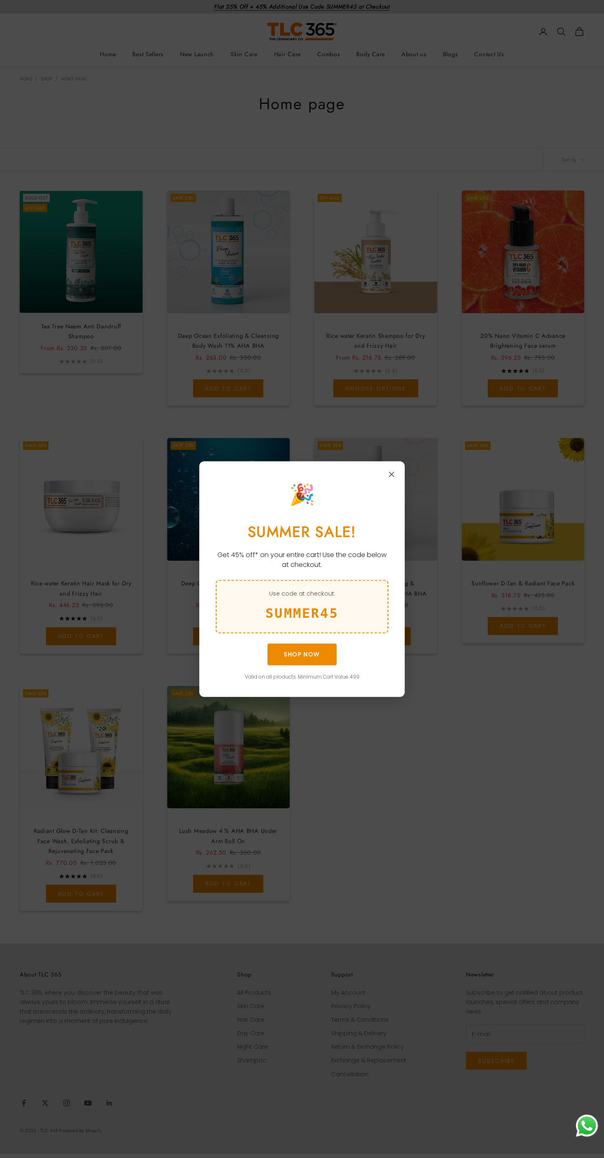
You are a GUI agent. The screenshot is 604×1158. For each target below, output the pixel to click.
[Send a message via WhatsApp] (587, 1126)
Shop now (302, 654)
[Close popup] (392, 474)
